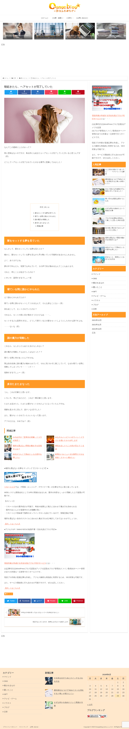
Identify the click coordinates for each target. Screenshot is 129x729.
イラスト (96, 300)
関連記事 (40, 226)
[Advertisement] (61, 60)
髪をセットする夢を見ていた (45, 213)
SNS (95, 279)
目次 (41, 207)
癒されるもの (98, 283)
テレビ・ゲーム (99, 296)
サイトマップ (23, 727)
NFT (95, 292)
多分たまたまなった (42, 223)
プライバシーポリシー (10, 727)
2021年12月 (97, 320)
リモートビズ (9, 487)
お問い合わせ (34, 727)
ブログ (96, 305)
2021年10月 (97, 329)
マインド (96, 274)
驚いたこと (9, 594)
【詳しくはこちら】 (12, 524)
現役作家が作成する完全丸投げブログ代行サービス (25, 563)
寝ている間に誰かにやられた (45, 216)
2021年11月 (96, 325)
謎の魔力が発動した (42, 219)
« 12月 (90, 705)
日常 (95, 309)
